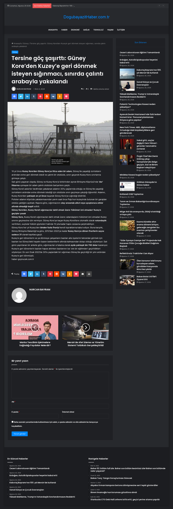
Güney (26, 43)
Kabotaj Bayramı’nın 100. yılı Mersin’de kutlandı (72, 6)
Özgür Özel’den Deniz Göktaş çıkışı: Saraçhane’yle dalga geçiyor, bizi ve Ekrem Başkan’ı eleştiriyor (147, 162)
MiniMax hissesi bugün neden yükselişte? (140, 174)
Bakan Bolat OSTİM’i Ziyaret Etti (147, 278)
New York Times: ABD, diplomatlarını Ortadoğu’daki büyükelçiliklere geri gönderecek (137, 130)
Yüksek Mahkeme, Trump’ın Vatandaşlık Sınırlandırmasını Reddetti (139, 95)
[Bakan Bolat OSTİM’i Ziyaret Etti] (127, 280)
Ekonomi (75, 30)
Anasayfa (53, 30)
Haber (64, 30)
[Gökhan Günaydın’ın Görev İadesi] (127, 186)
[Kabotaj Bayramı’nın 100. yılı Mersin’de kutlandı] (127, 74)
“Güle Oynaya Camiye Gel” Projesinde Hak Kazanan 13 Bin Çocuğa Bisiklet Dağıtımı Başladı (140, 243)
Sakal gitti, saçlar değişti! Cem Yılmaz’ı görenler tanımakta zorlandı (147, 144)
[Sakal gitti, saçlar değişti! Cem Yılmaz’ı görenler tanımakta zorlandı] (127, 144)
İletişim (121, 30)
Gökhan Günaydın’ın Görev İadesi (147, 183)
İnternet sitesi (68, 412)
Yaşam (110, 30)
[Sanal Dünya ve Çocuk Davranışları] (127, 86)
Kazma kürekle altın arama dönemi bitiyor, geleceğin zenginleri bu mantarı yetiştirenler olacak (148, 227)
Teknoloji (98, 30)
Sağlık (86, 30)
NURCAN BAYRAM (23, 89)
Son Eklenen (141, 42)
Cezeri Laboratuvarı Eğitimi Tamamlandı (140, 52)
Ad (13, 402)
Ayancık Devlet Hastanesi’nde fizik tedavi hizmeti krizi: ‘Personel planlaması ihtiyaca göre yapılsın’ (140, 117)
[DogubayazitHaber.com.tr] (86, 17)
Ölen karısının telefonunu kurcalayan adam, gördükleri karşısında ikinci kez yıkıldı (149, 265)
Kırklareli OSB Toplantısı (131, 194)
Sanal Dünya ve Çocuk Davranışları (148, 83)
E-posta (16, 412)
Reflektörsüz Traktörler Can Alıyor (136, 253)
